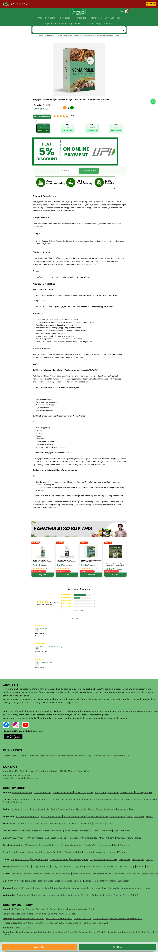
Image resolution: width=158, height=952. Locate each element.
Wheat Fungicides (61, 830)
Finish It (92, 909)
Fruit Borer (113, 792)
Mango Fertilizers (41, 866)
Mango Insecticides (61, 866)
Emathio (30, 909)
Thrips (91, 809)
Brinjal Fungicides (79, 859)
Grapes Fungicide (80, 888)
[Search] (122, 29)
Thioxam (19, 909)
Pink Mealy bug (98, 888)
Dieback (140, 866)
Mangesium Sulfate (56, 923)
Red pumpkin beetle (102, 895)
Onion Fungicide (75, 881)
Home (41, 36)
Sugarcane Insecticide (74, 816)
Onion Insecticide (56, 881)
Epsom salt (73, 923)
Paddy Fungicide (59, 809)
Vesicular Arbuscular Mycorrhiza (125, 918)
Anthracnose (105, 845)
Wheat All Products (20, 830)
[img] (40, 625)
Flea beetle (113, 888)
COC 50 (63, 914)
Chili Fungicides (71, 838)
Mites (101, 838)
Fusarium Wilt (90, 845)
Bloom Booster (100, 918)
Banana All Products (22, 873)
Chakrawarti (42, 909)
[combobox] (79, 29)
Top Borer (139, 816)
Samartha (52, 914)
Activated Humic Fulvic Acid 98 (28, 918)
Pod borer (125, 845)
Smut (130, 816)
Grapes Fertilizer (41, 888)
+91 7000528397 (21, 775)
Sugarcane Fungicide (97, 816)
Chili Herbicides (89, 838)
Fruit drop (130, 866)
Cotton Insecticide (62, 799)
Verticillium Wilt (122, 799)
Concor (72, 914)
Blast (132, 809)
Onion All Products (19, 881)
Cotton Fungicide (83, 799)
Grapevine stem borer (131, 888)
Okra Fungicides (55, 852)
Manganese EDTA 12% (99, 923)
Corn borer (73, 823)
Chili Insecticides (53, 838)
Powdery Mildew (143, 792)
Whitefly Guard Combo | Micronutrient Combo (121, 932)
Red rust (151, 866)
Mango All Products (21, 866)
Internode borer (117, 816)
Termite (95, 830)
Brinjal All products (20, 859)
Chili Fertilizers (35, 838)
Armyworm (86, 823)
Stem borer (122, 809)
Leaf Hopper (138, 859)
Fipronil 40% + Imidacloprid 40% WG (68, 909)
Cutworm (137, 799)
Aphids (109, 823)
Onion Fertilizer (38, 881)
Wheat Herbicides (80, 830)
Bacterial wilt (132, 873)
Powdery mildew (124, 838)
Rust (116, 830)
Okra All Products (17, 852)
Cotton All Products (22, 799)
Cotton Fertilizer (42, 799)
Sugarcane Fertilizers (51, 816)
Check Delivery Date (89, 171)
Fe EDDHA (40, 923)
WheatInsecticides (41, 830)
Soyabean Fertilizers (49, 845)
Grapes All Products (21, 888)
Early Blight (101, 792)
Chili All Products (17, 838)
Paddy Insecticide (40, 809)
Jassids (113, 852)
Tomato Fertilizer (42, 792)
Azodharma (21, 914)
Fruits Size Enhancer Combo (82, 932)
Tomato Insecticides (63, 792)
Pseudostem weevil (101, 873)
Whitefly (110, 838)
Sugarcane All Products (27, 816)
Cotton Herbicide (103, 799)
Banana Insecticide (61, 873)
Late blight (125, 830)
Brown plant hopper (105, 809)
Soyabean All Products (25, 845)
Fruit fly (117, 895)
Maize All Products (19, 823)
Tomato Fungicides (84, 792)
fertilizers (49, 36)
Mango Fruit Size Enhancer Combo (48, 932)
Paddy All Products (20, 809)
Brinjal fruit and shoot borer (103, 859)
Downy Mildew (108, 881)
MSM (18, 927)
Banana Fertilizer (42, 873)
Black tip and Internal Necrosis (108, 866)
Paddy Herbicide (77, 809)
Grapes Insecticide (60, 888)
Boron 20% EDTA (82, 918)
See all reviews (79, 610)
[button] (51, 18)
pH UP (83, 923)
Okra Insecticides (36, 852)
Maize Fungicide (58, 823)
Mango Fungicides (82, 866)
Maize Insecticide (39, 823)
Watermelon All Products (29, 895)
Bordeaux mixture (37, 914)
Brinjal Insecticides (59, 859)
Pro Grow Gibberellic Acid (59, 918)
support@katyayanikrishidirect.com (20, 778)
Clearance (27, 927)
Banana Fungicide (81, 873)
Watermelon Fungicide (79, 895)
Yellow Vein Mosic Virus (95, 852)
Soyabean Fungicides (71, 845)
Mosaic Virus (127, 792)
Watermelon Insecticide (54, 895)
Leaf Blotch (123, 881)
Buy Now (117, 947)
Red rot (149, 816)
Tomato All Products (22, 792)
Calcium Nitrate (25, 923)
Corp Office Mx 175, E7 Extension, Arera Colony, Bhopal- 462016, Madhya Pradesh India (46, 771)
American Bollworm (12, 802)
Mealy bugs (118, 873)
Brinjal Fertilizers (39, 859)
